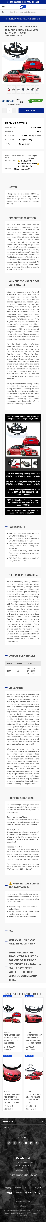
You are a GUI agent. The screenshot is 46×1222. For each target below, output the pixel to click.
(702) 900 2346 (15, 2)
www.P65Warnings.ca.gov (26, 916)
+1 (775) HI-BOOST (19, 1213)
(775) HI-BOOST (32, 2)
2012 (29, 673)
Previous (4, 89)
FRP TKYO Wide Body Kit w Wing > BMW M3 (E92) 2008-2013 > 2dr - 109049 (12, 1039)
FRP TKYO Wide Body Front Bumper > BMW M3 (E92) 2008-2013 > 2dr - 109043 (34, 1039)
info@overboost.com (11, 1211)
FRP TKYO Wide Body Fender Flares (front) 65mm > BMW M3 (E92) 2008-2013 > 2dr (24, 545)
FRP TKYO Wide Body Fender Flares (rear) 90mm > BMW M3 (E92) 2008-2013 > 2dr (24, 553)
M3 (18, 671)
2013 (33, 673)
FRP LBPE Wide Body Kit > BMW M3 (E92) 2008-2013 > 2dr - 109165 (34, 1098)
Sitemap (23, 1206)
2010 (29, 671)
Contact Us (23, 1216)
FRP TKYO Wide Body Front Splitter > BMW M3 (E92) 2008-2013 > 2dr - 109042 (12, 1098)
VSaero (8, 26)
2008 (29, 668)
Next (42, 89)
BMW (9, 671)
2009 (33, 668)
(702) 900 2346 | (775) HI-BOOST (24, 1175)
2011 (33, 671)
